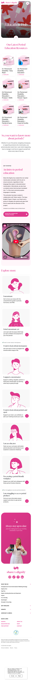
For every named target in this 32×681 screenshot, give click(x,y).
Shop (18, 623)
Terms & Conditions (5, 647)
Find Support (5, 626)
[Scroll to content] (16, 38)
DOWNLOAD (6, 74)
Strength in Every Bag (6, 602)
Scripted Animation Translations (11, 214)
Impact (2, 595)
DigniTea (3, 591)
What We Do (4, 584)
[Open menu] (27, 3)
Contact (19, 626)
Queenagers (4, 600)
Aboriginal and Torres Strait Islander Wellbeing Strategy (14, 586)
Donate (3, 609)
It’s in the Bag (4, 597)
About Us (19, 621)
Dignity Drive (4, 589)
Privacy (15, 647)
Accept (12, 675)
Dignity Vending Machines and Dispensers (11, 593)
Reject (19, 675)
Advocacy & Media (6, 613)
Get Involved (5, 605)
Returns (11, 647)
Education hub (5, 623)
